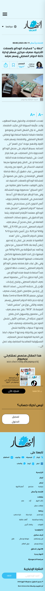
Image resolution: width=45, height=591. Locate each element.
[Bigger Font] (32, 114)
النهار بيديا (38, 554)
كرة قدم (40, 514)
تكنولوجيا (39, 529)
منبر (22, 500)
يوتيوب (17, 457)
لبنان (41, 482)
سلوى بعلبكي (31, 65)
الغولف (40, 524)
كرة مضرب (17, 514)
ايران (41, 477)
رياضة (40, 510)
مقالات (40, 497)
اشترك (9, 575)
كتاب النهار (39, 500)
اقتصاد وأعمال (36, 43)
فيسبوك (29, 457)
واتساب (19, 463)
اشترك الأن (13, 391)
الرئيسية (39, 472)
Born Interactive (24, 586)
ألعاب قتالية (23, 519)
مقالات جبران (38, 505)
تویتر (38, 457)
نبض (37, 463)
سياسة (40, 486)
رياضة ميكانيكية (37, 519)
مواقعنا (9, 26)
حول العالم (25, 543)
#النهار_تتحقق (37, 548)
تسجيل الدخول (15, 419)
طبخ (13, 538)
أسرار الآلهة (20, 486)
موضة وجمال (24, 538)
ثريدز (29, 463)
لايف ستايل (38, 535)
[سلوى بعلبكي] (40, 65)
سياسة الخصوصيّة (35, 559)
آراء (30, 500)
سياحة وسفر (38, 543)
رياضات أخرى (28, 524)
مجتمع (30, 486)
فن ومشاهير (38, 538)
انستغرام (6, 457)
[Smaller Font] (39, 114)
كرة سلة (29, 514)
